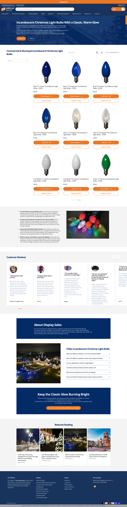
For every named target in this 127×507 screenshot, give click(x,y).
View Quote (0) (126, 20)
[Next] (118, 256)
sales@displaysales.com (8, 5)
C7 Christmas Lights (41, 497)
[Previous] (113, 256)
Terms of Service (69, 487)
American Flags (40, 480)
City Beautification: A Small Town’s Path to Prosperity (98, 456)
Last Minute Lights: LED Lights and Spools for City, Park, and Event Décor (50, 456)
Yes (102, 506)
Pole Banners (40, 487)
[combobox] (18, 60)
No (104, 506)
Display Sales (13, 503)
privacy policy (79, 506)
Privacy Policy (68, 485)
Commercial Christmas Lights (44, 485)
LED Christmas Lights (42, 489)
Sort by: (108, 52)
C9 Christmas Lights (41, 493)
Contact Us (68, 482)
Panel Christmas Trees (42, 491)
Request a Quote (46, 100)
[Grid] (97, 52)
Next (79, 200)
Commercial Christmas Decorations (46, 482)
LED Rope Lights (40, 495)
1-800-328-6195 (20, 5)
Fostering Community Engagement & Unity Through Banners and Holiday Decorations (28, 457)
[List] (102, 52)
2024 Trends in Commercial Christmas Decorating (74, 456)
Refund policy (68, 489)
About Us (67, 480)
